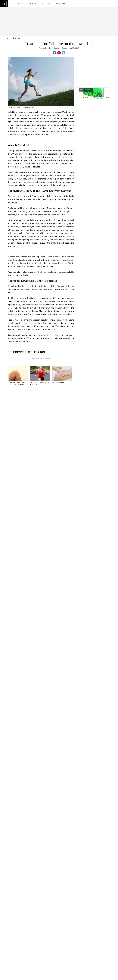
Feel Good (18, 3)
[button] (54, 52)
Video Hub (60, 3)
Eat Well (32, 3)
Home (8, 38)
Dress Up (46, 3)
